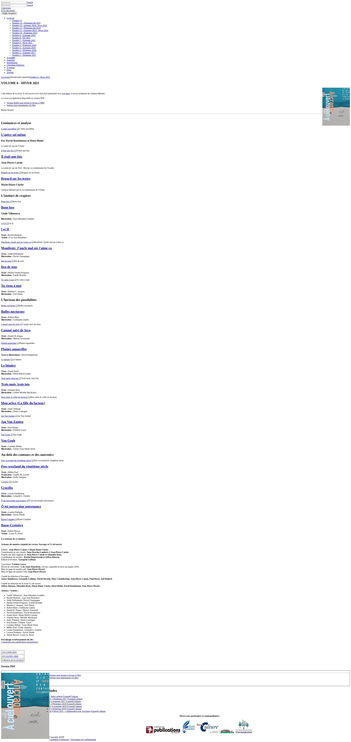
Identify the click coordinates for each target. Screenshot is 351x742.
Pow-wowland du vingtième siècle (16, 460)
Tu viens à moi (7, 280)
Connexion (6, 8)
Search (30, 2)
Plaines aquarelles (8, 343)
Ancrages (66, 93)
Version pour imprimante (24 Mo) (21, 105)
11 (50, 699)
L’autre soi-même (8, 129)
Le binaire (5, 359)
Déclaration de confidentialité (83, 739)
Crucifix (4, 482)
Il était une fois (7, 150)
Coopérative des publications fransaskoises (19, 642)
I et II (3, 223)
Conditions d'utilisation (59, 739)
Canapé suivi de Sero (10, 324)
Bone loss (5, 201)
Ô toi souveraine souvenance (13, 500)
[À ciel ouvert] (8, 10)
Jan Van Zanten (8, 416)
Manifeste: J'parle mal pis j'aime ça (16, 242)
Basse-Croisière (8, 519)
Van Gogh (5, 435)
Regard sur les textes (10, 172)
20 (50, 711)
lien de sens (6, 261)
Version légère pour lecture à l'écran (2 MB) (25, 103)
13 (50, 706)
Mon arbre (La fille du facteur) (14, 397)
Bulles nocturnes (8, 305)
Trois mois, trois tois (10, 378)
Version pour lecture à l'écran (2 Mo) (65, 675)
